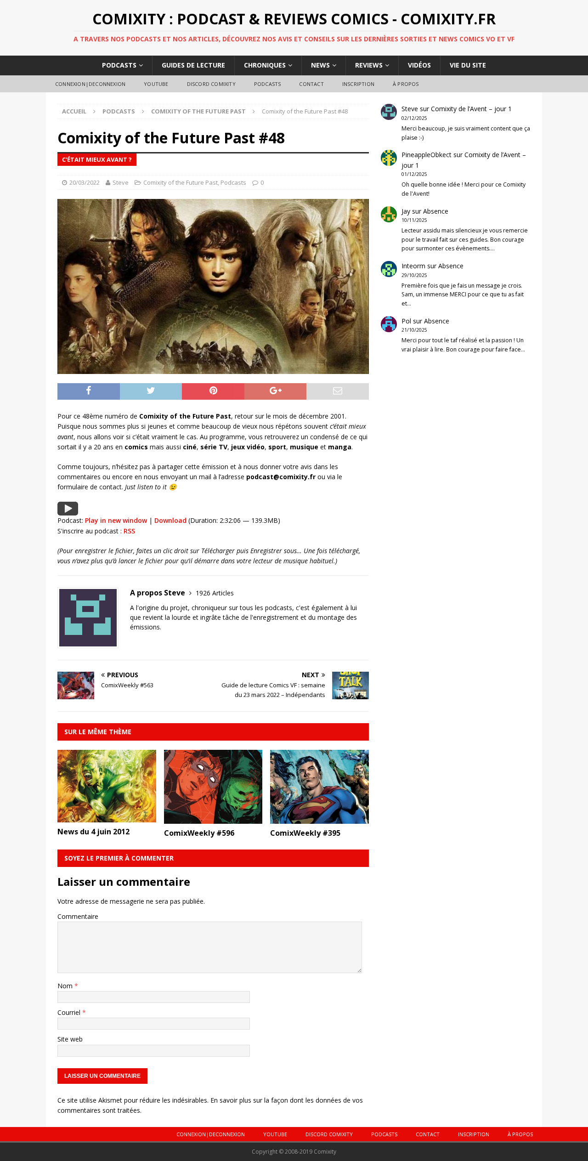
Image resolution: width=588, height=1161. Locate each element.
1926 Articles (215, 593)
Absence (435, 211)
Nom (65, 985)
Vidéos (419, 65)
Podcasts (119, 65)
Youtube (156, 83)
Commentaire (77, 916)
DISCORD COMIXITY (211, 83)
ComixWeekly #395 (305, 833)
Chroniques (265, 65)
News (320, 65)
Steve (121, 182)
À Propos (406, 83)
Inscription (358, 83)
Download (170, 520)
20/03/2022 (84, 182)
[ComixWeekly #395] (319, 818)
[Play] (67, 509)
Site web (70, 1039)
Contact (311, 83)
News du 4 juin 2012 (93, 832)
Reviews (369, 65)
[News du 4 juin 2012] (106, 816)
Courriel (69, 1012)
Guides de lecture (193, 65)
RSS (129, 531)
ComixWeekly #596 (199, 833)
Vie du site (468, 65)
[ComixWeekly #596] (213, 818)
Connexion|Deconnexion (90, 83)
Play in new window (116, 520)
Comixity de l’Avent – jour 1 (471, 108)
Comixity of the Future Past (180, 182)
